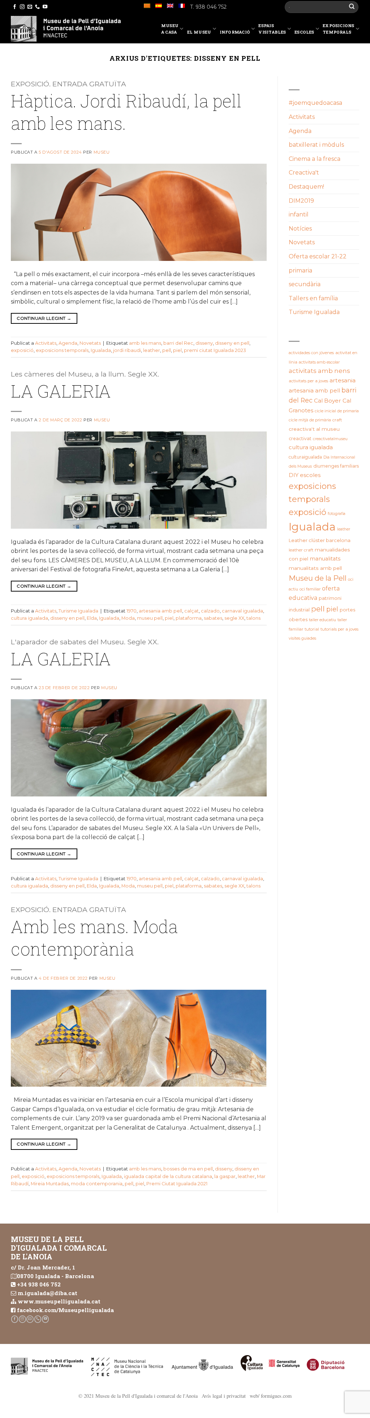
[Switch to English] (170, 6)
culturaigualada (305, 457)
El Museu (199, 32)
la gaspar (225, 1176)
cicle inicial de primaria (337, 410)
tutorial (312, 629)
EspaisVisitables (272, 29)
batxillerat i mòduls (316, 144)
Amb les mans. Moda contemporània (94, 937)
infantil (299, 214)
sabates (213, 618)
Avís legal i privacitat (224, 1395)
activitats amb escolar (319, 362)
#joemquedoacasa (315, 102)
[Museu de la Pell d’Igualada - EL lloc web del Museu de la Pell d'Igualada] (66, 29)
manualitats (325, 558)
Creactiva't (304, 172)
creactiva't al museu (314, 429)
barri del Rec (178, 343)
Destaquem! (306, 186)
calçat (191, 611)
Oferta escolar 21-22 (318, 256)
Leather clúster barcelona (319, 540)
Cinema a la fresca (314, 158)
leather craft (301, 550)
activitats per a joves (308, 380)
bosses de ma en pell (188, 1169)
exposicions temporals (62, 350)
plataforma (189, 618)
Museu (102, 152)
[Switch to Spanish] (158, 6)
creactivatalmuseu (330, 439)
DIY (293, 475)
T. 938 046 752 (208, 7)
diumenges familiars (336, 466)
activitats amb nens (319, 370)
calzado (210, 611)
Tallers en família (313, 298)
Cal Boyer (327, 400)
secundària (304, 284)
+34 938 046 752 (39, 1284)
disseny (204, 343)
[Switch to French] (181, 6)
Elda (92, 618)
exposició (22, 350)
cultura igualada (29, 618)
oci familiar (310, 589)
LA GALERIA (61, 390)
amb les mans (145, 343)
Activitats (45, 343)
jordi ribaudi (127, 350)
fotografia (336, 513)
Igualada (101, 350)
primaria (300, 270)
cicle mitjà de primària (310, 419)
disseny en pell (232, 343)
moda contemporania (96, 1183)
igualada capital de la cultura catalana (168, 1176)
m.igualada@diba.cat (47, 1293)
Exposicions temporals (338, 29)
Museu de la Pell (318, 578)
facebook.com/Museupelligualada (65, 1310)
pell (166, 350)
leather (151, 350)
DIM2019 (301, 200)
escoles (310, 475)
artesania (343, 380)
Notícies (300, 228)
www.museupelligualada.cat (59, 1301)
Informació (235, 32)
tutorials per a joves (339, 629)
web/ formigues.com (271, 1395)
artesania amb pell (160, 611)
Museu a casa (169, 29)
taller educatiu (322, 619)
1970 (131, 611)
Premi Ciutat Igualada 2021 (176, 1183)
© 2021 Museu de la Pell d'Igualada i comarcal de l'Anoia (138, 1395)
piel (177, 350)
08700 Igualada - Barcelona (55, 1276)
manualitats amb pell (315, 568)
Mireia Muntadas (50, 1183)
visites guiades (302, 638)
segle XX (234, 618)
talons (253, 618)
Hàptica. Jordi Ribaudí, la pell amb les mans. (126, 111)
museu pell (150, 618)
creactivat (300, 438)
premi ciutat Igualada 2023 (215, 350)
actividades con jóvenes (311, 352)
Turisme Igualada (78, 611)
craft (337, 419)
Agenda (68, 343)
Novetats (90, 343)
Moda (128, 618)
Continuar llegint (44, 318)
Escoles (304, 32)
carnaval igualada (242, 611)
